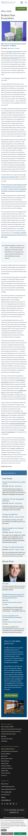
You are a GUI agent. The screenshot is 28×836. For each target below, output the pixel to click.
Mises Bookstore (5, 761)
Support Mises (21, 8)
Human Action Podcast (7, 738)
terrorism (18, 448)
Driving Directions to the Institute (9, 751)
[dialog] (14, 827)
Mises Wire (11, 486)
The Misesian (4, 741)
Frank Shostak (18, 503)
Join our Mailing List (6, 800)
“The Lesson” (7, 78)
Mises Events (4, 756)
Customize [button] (3, 830)
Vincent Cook (18, 532)
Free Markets (13, 45)
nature (13, 448)
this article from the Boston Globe (9, 58)
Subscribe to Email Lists (7, 768)
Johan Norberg (10, 432)
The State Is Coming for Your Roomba (13, 547)
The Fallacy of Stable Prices (10, 514)
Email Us (3, 797)
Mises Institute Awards (6, 758)
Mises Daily (6, 11)
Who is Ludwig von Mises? (7, 726)
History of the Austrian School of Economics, (15, 43)
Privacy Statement (6, 773)
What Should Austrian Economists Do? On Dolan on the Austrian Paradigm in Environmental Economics (13, 596)
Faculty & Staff (5, 763)
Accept (20, 833)
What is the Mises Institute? (8, 749)
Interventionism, (5, 45)
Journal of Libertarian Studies (8, 734)
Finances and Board (6, 765)
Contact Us (4, 775)
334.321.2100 (8, 792)
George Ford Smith (19, 517)
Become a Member (11, 695)
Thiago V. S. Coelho (19, 549)
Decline (7, 833)
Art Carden (16, 48)
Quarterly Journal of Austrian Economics (12, 602)
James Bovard (18, 486)
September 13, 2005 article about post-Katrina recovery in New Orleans (14, 235)
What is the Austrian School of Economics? (11, 729)
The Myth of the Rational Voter (16, 423)
